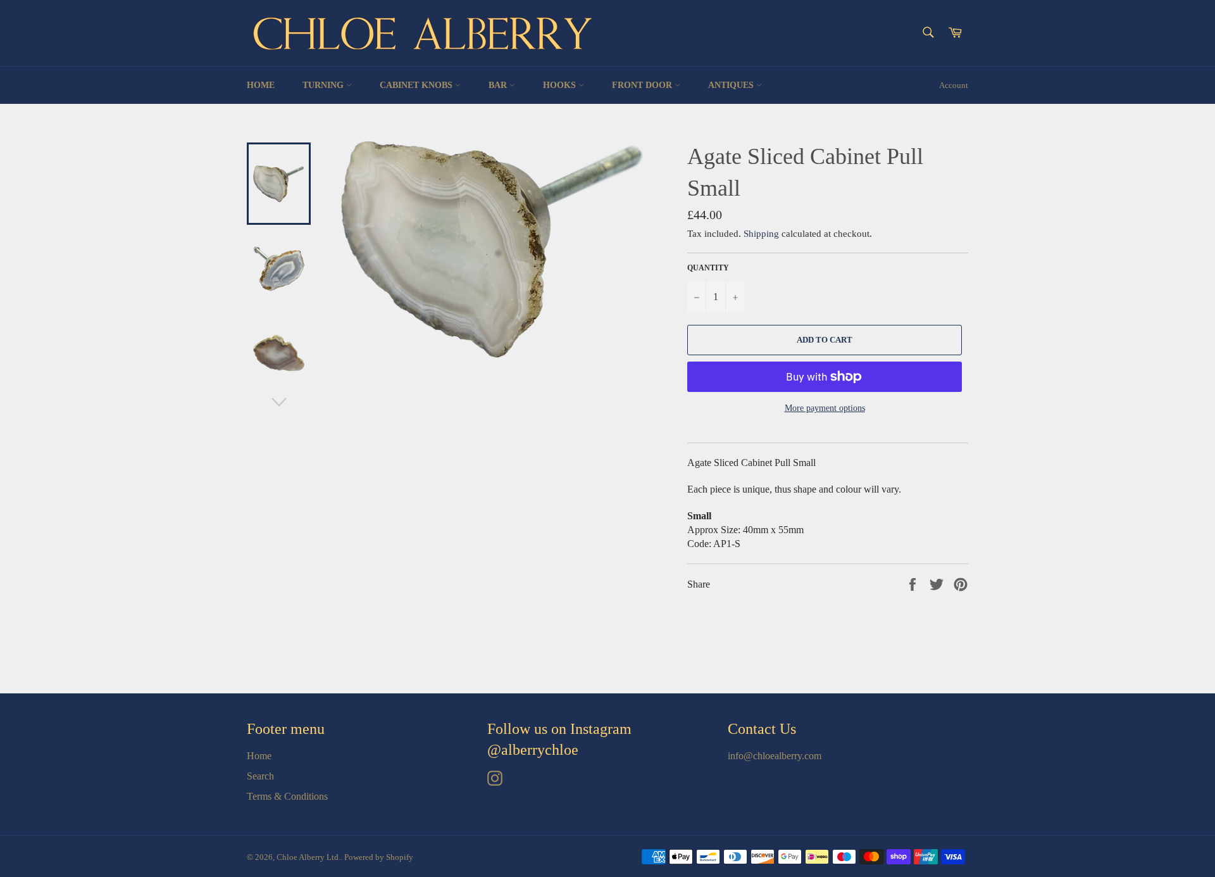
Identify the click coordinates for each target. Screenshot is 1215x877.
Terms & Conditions (287, 796)
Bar (499, 85)
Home (261, 85)
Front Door (643, 85)
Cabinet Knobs (417, 85)
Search (260, 776)
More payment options (825, 408)
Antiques (732, 85)
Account (953, 85)
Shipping (761, 234)
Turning (324, 85)
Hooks (560, 85)
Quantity (708, 267)
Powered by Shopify (378, 857)
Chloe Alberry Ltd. (308, 857)
